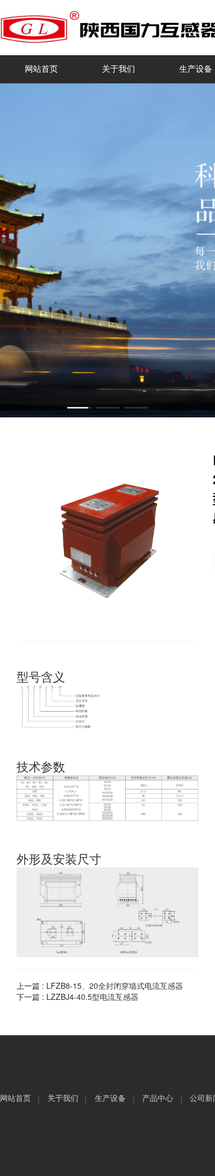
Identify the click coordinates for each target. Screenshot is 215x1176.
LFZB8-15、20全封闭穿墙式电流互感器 (114, 985)
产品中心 (157, 1098)
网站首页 (41, 69)
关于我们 (118, 69)
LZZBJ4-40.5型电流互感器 (92, 996)
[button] (79, 408)
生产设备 (110, 1098)
